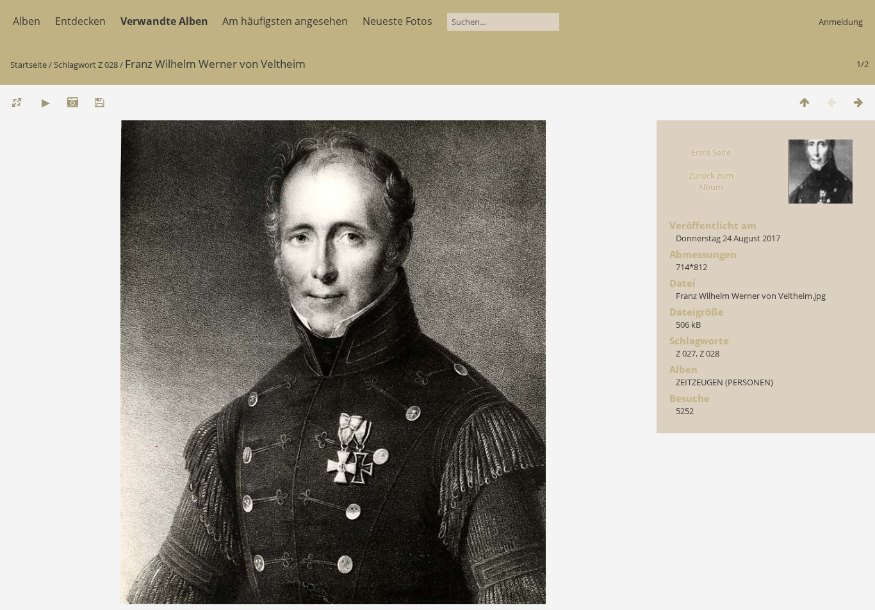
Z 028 (108, 64)
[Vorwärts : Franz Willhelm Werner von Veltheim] (858, 102)
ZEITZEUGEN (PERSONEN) (724, 382)
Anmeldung (841, 22)
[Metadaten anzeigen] (72, 102)
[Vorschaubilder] (804, 102)
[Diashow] (45, 102)
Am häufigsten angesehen (285, 21)
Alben (26, 21)
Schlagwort (75, 64)
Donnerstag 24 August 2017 (728, 238)
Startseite (28, 64)
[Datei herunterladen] (99, 102)
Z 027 (686, 353)
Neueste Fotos (397, 21)
